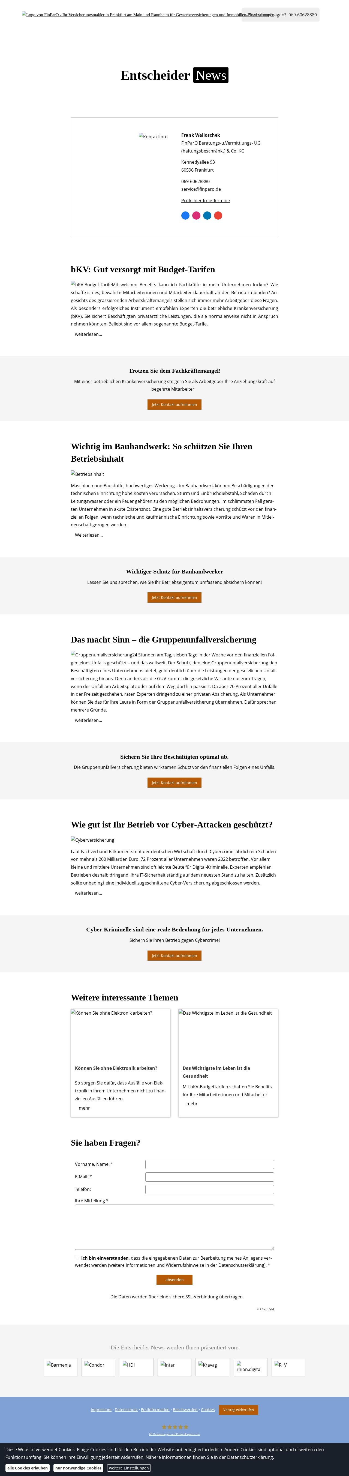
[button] (88, 334)
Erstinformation (155, 1409)
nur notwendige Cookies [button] (78, 1468)
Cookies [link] (208, 1409)
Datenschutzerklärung (250, 1457)
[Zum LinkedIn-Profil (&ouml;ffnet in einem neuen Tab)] (207, 215)
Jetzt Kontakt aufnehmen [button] (174, 404)
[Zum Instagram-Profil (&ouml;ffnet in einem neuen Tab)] (196, 215)
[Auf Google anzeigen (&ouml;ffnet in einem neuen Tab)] (218, 215)
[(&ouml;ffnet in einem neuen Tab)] (120, 1034)
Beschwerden (185, 1409)
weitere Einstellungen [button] (129, 1468)
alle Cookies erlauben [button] (27, 1468)
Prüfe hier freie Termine (205, 201)
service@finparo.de (201, 189)
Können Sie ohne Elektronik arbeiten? (116, 1068)
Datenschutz (126, 1409)
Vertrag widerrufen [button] (238, 1409)
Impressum (101, 1409)
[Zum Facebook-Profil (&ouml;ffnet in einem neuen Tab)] (185, 215)
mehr (84, 1108)
